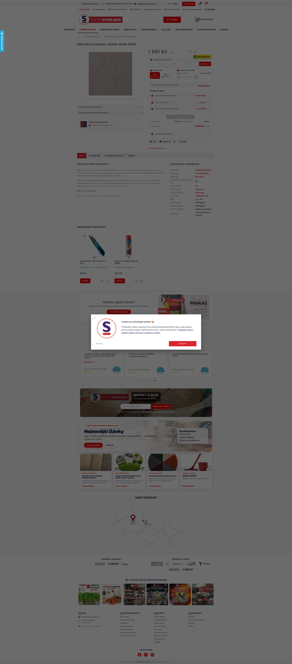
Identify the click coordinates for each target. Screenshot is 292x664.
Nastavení (99, 343)
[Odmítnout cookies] (94, 318)
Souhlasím (182, 343)
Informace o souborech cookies (147, 333)
